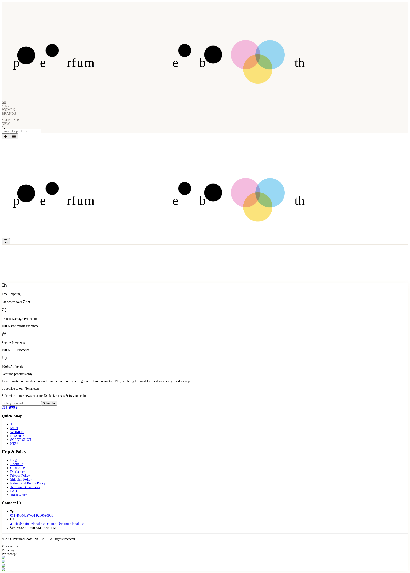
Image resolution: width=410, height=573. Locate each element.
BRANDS (17, 436)
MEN (5, 106)
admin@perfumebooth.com (28, 523)
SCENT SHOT (12, 120)
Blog (13, 460)
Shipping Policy (21, 479)
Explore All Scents (14, 283)
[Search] (6, 241)
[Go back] (6, 136)
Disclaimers (18, 471)
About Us (16, 464)
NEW (6, 123)
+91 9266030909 (41, 515)
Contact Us (17, 468)
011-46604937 (20, 515)
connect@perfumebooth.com (66, 523)
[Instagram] (3, 408)
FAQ (13, 491)
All (4, 102)
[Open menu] (14, 136)
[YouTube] (13, 408)
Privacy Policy (20, 475)
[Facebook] (7, 408)
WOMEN (8, 109)
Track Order (18, 495)
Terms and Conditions (25, 487)
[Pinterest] (17, 408)
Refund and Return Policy (27, 483)
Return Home (36, 283)
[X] (10, 408)
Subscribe (49, 403)
